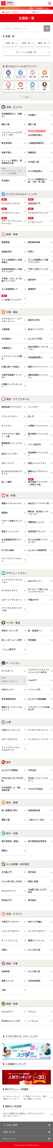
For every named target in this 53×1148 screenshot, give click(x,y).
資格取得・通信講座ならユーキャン (16, 12)
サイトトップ (9, 1139)
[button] (26, 97)
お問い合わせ (9, 1132)
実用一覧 (26, 43)
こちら (46, 8)
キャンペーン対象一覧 (26, 52)
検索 (47, 28)
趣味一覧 (42, 43)
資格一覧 (10, 43)
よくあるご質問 (10, 1125)
